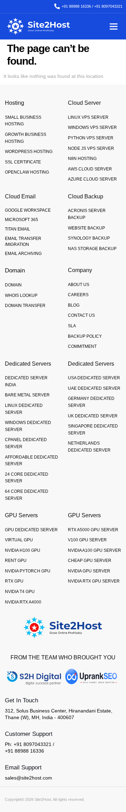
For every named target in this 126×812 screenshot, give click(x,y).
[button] (113, 26)
